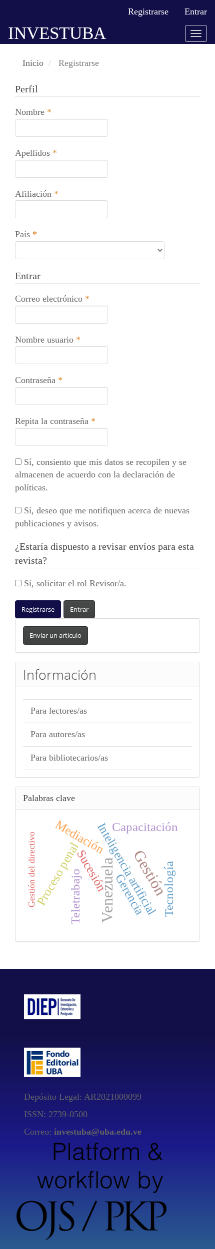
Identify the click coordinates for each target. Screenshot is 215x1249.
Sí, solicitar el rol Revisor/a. (74, 583)
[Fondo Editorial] (52, 1062)
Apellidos (56, 152)
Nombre (53, 111)
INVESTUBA (57, 33)
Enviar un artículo (56, 635)
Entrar (195, 11)
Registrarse (148, 11)
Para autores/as (57, 734)
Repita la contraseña (61, 421)
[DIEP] (52, 1005)
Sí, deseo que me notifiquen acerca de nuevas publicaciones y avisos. (102, 516)
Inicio (33, 63)
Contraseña (59, 380)
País (46, 234)
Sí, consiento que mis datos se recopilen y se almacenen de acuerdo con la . (100, 474)
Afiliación (57, 193)
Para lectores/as (58, 711)
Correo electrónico (61, 298)
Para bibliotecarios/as (69, 758)
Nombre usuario (61, 339)
